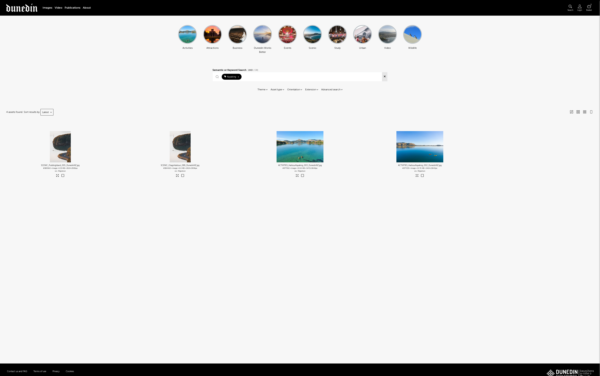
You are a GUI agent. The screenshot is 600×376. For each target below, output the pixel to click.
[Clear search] (384, 76)
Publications (72, 7)
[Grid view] (578, 112)
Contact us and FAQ (17, 371)
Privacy (56, 371)
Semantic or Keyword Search (235, 69)
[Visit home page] (22, 8)
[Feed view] (591, 112)
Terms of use (39, 371)
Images (47, 7)
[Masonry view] (571, 112)
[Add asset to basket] (62, 176)
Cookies (70, 371)
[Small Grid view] (584, 112)
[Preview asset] (60, 146)
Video (58, 7)
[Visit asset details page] (57, 176)
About (87, 7)
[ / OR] (253, 70)
